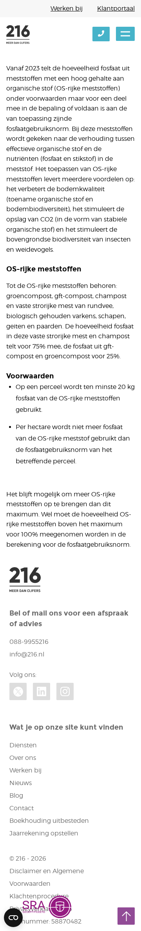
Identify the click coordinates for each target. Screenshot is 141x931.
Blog (16, 795)
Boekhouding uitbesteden (49, 820)
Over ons (22, 757)
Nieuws (20, 783)
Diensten (23, 745)
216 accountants (18, 34)
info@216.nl (26, 654)
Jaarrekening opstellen (43, 833)
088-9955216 (29, 641)
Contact (21, 808)
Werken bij (67, 8)
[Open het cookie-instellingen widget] (13, 917)
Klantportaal (116, 8)
